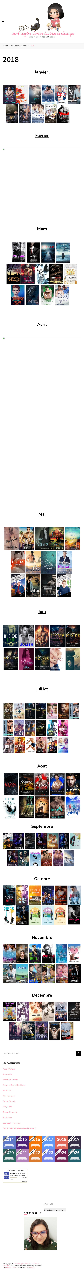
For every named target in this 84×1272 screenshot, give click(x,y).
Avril (42, 324)
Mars (42, 229)
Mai (42, 514)
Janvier (42, 72)
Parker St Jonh (9, 1101)
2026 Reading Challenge (15, 1170)
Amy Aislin (7, 1074)
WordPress (31, 1267)
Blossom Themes (11, 1267)
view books (24, 1181)
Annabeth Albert (10, 1079)
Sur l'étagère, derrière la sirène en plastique (21, 1265)
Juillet (42, 689)
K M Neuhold (9, 1096)
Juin (42, 612)
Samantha (12, 1173)
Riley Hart (7, 1106)
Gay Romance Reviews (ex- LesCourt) (19, 1128)
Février (42, 136)
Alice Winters (9, 1069)
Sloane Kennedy (10, 1112)
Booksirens (7, 1117)
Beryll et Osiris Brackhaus (14, 1085)
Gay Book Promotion (12, 1123)
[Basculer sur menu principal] (3, 21)
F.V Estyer (7, 1090)
